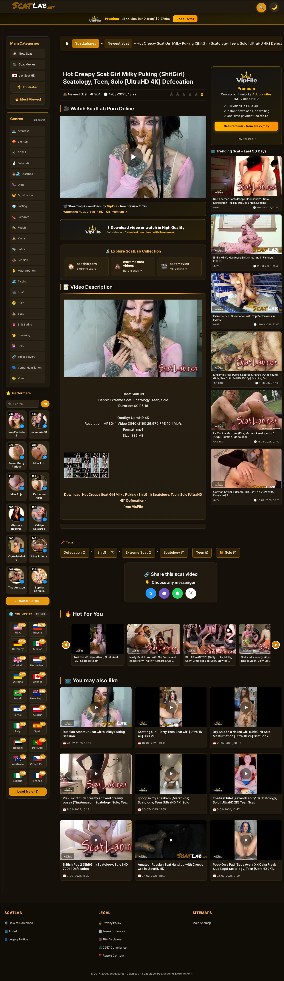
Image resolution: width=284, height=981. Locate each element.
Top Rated (27, 87)
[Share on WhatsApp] (177, 593)
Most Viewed (28, 99)
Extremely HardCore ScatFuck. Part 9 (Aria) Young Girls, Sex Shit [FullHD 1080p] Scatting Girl (245, 376)
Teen (200, 552)
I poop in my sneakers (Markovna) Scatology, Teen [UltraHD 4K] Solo (163, 800)
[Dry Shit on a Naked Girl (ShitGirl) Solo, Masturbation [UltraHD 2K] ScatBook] (246, 707)
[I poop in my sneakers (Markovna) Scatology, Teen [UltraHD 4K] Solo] (171, 774)
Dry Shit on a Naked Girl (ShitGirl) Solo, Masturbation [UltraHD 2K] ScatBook (242, 734)
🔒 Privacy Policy (110, 923)
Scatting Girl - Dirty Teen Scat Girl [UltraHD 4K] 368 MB (170, 734)
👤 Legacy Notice (16, 939)
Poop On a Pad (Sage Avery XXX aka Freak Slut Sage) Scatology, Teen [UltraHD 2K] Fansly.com (244, 867)
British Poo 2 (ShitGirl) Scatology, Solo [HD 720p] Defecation (95, 866)
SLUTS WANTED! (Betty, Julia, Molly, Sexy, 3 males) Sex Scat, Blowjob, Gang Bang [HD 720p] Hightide (208, 660)
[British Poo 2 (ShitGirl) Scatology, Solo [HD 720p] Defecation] (96, 840)
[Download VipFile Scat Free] (33, 6)
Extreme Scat (137, 552)
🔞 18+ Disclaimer (110, 939)
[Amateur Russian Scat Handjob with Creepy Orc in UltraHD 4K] (171, 840)
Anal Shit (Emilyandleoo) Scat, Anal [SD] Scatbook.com (95, 658)
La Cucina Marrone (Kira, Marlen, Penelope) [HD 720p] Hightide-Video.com (243, 435)
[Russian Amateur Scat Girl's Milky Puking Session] (96, 707)
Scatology (172, 552)
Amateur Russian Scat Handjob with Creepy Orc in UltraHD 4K (170, 866)
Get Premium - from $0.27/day (246, 126)
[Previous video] (66, 645)
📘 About (10, 931)
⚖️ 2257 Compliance (113, 947)
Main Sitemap (202, 923)
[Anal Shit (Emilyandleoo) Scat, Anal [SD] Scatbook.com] (97, 639)
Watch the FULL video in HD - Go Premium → (95, 211)
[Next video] (276, 645)
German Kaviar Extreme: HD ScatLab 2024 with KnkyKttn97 (243, 493)
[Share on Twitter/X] (190, 593)
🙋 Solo (226, 552)
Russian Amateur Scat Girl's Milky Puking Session (94, 734)
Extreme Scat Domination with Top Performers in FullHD (244, 317)
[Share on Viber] (164, 593)
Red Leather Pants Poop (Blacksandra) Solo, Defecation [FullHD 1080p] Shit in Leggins (241, 200)
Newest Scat (118, 43)
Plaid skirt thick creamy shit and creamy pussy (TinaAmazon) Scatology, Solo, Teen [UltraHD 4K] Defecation (95, 800)
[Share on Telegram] (151, 593)
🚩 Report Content (111, 955)
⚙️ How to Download (18, 923)
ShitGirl (103, 552)
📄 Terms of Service (112, 931)
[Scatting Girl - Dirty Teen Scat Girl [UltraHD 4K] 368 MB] (171, 707)
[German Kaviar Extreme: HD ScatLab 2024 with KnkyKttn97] (246, 468)
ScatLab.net (85, 43)
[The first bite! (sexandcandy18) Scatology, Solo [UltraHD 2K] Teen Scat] (246, 774)
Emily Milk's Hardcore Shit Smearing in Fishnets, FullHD (243, 259)
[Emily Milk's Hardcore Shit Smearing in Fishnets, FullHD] (246, 234)
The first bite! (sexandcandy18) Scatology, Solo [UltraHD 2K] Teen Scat (245, 800)
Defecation (73, 552)
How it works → (246, 139)
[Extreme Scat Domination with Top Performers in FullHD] (246, 293)
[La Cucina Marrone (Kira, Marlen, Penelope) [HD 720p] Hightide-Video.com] (246, 410)
